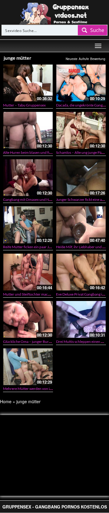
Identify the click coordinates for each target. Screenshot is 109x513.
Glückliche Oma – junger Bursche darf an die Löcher (44, 341)
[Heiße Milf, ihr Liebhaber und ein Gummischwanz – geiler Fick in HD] (81, 224)
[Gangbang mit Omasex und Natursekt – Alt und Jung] (28, 177)
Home (6, 401)
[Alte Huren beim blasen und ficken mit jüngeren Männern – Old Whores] (28, 130)
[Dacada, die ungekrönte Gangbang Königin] (81, 83)
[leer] (54, 13)
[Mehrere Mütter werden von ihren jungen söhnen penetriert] (28, 366)
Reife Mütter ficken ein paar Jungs (29, 247)
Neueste (72, 59)
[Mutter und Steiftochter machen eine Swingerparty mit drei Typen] (28, 272)
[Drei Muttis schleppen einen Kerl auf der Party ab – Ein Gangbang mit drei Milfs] (81, 319)
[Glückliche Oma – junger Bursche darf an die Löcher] (28, 319)
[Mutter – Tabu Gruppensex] (28, 83)
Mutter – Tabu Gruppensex (24, 105)
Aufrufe (84, 59)
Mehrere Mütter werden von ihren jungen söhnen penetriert (50, 388)
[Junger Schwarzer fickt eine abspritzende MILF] (81, 177)
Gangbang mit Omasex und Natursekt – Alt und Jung (44, 199)
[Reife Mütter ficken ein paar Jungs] (28, 224)
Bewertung (97, 59)
